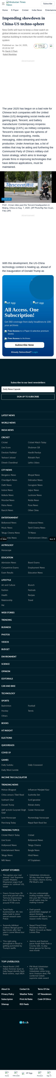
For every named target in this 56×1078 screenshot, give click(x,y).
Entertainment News (10, 850)
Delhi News (6, 485)
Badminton (6, 706)
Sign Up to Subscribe (28, 397)
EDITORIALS (7, 679)
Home (5, 10)
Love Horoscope (8, 818)
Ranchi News (7, 510)
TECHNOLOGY (8, 694)
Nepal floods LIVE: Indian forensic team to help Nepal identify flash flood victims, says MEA (14, 970)
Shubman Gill (34, 448)
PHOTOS (5, 635)
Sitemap (5, 1004)
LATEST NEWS (8, 416)
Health (4, 595)
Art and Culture (8, 585)
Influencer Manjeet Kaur (38, 790)
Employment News (36, 568)
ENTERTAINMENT (9, 518)
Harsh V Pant (11, 51)
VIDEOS (5, 642)
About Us (5, 989)
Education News (35, 573)
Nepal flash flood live (37, 823)
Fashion (4, 590)
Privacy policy (7, 994)
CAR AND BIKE (8, 686)
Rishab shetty (34, 805)
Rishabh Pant (34, 458)
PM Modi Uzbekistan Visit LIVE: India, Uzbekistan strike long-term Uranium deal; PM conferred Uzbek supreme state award (40, 972)
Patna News (6, 505)
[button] (3, 3)
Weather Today (26, 994)
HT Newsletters (44, 994)
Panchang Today (8, 823)
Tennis (30, 711)
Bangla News (33, 850)
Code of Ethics (44, 999)
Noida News (33, 500)
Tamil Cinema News (36, 528)
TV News (32, 533)
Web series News (9, 538)
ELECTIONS (6, 738)
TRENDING (6, 620)
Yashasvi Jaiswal (8, 458)
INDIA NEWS (7, 430)
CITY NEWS (6, 470)
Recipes (31, 595)
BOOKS (4, 723)
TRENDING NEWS (9, 785)
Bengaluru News (8, 475)
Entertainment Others (37, 538)
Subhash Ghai (7, 800)
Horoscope (6, 550)
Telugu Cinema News (10, 533)
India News (37, 10)
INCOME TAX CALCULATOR (14, 778)
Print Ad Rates (26, 999)
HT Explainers (34, 860)
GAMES (4, 760)
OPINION (5, 672)
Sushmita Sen (34, 795)
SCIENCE (5, 664)
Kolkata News (7, 495)
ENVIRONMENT (8, 657)
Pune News (33, 505)
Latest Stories (10, 870)
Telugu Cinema (34, 845)
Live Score (5, 448)
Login (35, 352)
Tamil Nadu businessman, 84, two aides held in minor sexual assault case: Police (13, 914)
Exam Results (7, 573)
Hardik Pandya (34, 453)
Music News (6, 528)
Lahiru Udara (33, 463)
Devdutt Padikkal (9, 453)
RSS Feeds (24, 1004)
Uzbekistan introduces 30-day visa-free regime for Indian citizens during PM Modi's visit (40, 878)
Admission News (8, 563)
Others (4, 716)
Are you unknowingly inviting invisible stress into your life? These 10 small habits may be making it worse (40, 898)
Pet (2, 605)
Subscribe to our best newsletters (28, 382)
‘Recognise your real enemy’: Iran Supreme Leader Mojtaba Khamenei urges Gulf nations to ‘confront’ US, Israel (13, 881)
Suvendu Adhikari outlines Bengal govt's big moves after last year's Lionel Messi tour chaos (13, 930)
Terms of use (43, 989)
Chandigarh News (9, 480)
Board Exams (34, 563)
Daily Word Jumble (9, 770)
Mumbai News (7, 500)
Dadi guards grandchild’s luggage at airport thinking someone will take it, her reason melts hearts (40, 914)
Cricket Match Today (37, 443)
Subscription (7, 999)
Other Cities (33, 510)
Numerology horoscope (38, 818)
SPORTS (5, 701)
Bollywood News (8, 523)
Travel (30, 600)
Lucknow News (35, 495)
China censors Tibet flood (12, 795)
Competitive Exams (10, 568)
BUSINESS (6, 627)
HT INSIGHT (7, 731)
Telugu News (7, 855)
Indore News (7, 490)
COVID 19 (6, 753)
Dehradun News (35, 480)
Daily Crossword (35, 765)
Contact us (24, 989)
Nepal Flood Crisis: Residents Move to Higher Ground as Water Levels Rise (40, 928)
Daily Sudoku (7, 765)
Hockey (4, 711)
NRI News (5, 860)
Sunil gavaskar (34, 800)
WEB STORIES (8, 613)
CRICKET (5, 438)
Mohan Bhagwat (8, 790)
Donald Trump (7, 805)
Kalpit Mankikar (10, 54)
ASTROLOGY (7, 545)
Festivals (31, 590)
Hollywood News (35, 523)
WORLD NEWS (8, 423)
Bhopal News (34, 475)
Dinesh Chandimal (9, 463)
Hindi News (33, 855)
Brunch (31, 585)
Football (31, 706)
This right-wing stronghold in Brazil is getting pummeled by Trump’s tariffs (12, 944)
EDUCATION (7, 558)
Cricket (25, 10)
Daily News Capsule (11, 389)
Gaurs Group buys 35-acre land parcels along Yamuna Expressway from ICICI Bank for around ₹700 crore (13, 898)
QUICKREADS (7, 745)
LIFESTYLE (6, 580)
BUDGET (5, 649)
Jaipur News (33, 490)
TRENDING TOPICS (10, 830)
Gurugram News (35, 485)
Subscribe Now (24, 345)
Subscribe (47, 3)
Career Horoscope (36, 810)
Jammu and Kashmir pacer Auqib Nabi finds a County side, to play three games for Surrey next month (40, 946)
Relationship (6, 600)
